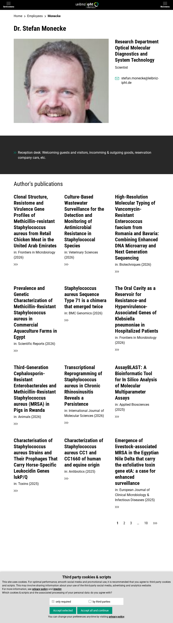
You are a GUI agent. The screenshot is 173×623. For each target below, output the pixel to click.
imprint (57, 589)
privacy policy (40, 589)
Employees (35, 16)
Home (18, 16)
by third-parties (101, 601)
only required (63, 601)
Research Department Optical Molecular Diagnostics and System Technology (136, 51)
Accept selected (63, 610)
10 (146, 523)
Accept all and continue (95, 610)
